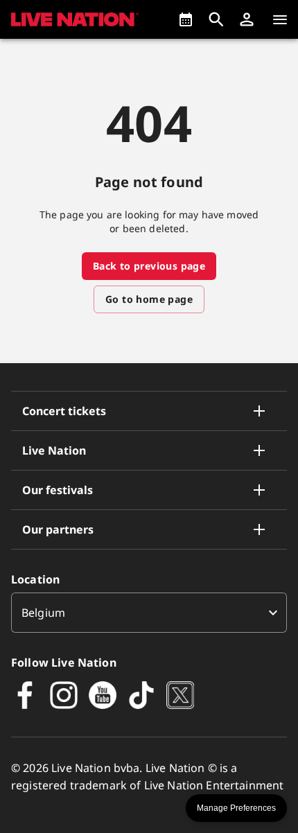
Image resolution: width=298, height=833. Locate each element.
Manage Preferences (236, 808)
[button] (246, 19)
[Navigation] (280, 19)
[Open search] (216, 19)
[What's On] (185, 19)
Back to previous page (149, 265)
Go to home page (149, 299)
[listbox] (149, 612)
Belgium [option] (43, 612)
